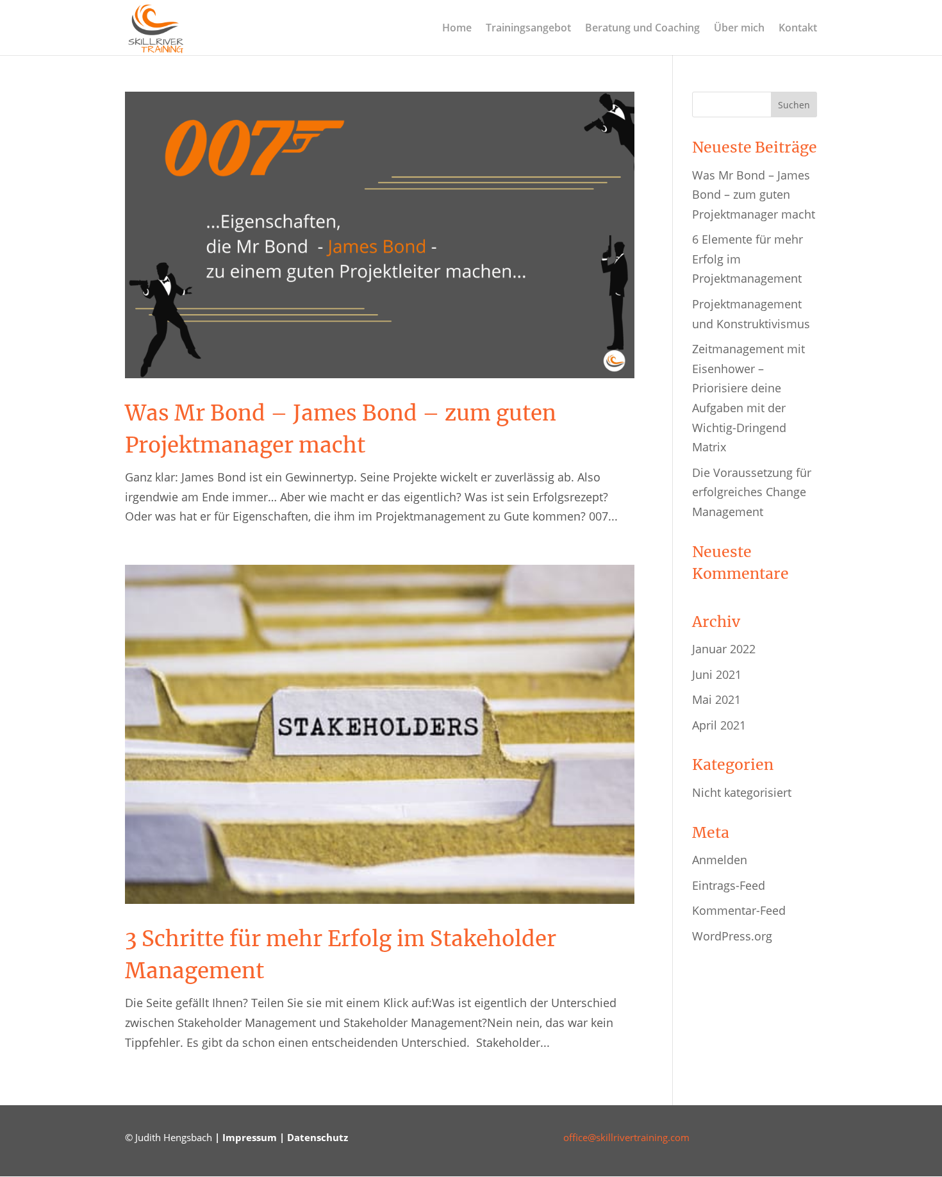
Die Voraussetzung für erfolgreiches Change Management (751, 492)
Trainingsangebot (528, 29)
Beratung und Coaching (642, 29)
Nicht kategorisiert (741, 792)
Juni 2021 (716, 674)
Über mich (739, 29)
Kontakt (798, 29)
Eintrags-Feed (728, 885)
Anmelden (719, 859)
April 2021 (719, 725)
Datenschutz (317, 1137)
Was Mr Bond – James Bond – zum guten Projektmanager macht (753, 194)
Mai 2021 (716, 699)
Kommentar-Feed (739, 910)
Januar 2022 (724, 648)
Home (457, 29)
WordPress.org (732, 936)
